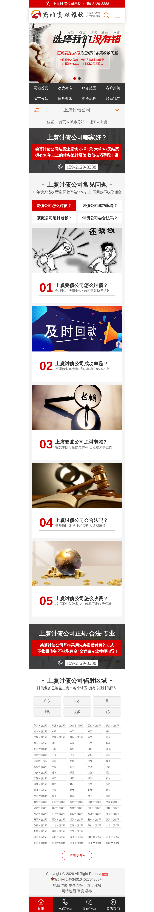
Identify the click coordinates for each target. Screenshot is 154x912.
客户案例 (113, 88)
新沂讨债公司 (113, 819)
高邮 (90, 749)
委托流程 (89, 99)
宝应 (54, 749)
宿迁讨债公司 (40, 778)
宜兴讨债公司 (76, 737)
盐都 (72, 766)
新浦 (72, 760)
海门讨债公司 (95, 807)
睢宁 (108, 755)
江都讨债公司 (113, 813)
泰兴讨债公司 (40, 813)
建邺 (108, 731)
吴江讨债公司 (113, 725)
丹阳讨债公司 (40, 819)
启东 (90, 790)
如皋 (108, 790)
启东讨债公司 (95, 813)
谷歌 (88, 891)
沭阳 (54, 778)
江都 (108, 749)
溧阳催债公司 (95, 837)
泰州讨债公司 (40, 796)
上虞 (103, 122)
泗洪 (90, 778)
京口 (108, 784)
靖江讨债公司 (76, 819)
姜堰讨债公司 (76, 825)
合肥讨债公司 (58, 837)
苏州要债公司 (76, 843)
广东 (47, 701)
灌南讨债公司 (58, 831)
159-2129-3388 (81, 167)
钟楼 (108, 743)
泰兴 (90, 796)
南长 (108, 737)
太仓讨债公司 (58, 825)
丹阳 (54, 784)
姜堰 (108, 796)
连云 (54, 760)
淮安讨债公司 (40, 772)
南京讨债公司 (40, 731)
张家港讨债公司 (76, 726)
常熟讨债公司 (58, 725)
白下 (72, 731)
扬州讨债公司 (40, 749)
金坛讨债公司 (113, 825)
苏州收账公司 (58, 843)
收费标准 (65, 88)
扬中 (72, 784)
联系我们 (113, 99)
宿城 (108, 778)
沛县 (72, 755)
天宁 (90, 743)
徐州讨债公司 (40, 755)
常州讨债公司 (40, 743)
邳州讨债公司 (76, 807)
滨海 (108, 766)
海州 (90, 760)
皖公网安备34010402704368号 (78, 879)
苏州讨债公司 (40, 725)
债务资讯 (65, 99)
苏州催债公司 (40, 843)
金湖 (90, 772)
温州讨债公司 (76, 837)
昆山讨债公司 (95, 725)
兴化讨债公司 (40, 802)
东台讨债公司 (58, 802)
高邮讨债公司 (95, 825)
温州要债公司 (40, 837)
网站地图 (69, 891)
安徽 (77, 712)
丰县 (54, 755)
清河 (108, 772)
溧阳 (54, 743)
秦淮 (90, 731)
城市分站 (41, 99)
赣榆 (108, 760)
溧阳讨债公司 (113, 807)
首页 (62, 122)
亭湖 (54, 766)
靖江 (72, 796)
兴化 (54, 796)
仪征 (72, 749)
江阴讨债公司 (58, 737)
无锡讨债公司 (40, 737)
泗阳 (72, 778)
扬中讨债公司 (95, 819)
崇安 (90, 737)
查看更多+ (77, 855)
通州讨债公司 (40, 807)
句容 (90, 784)
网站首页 (41, 88)
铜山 (90, 755)
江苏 (77, 701)
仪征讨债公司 (40, 825)
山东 (107, 712)
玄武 (54, 731)
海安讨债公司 (76, 831)
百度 (80, 891)
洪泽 (72, 772)
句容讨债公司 (40, 831)
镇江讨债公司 (40, 784)
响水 (90, 766)
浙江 (92, 122)
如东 (72, 790)
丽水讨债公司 (113, 837)
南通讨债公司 (40, 790)
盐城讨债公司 (40, 766)
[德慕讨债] (65, 14)
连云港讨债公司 (40, 761)
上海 (47, 712)
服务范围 (89, 88)
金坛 (72, 743)
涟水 (54, 772)
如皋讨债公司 (58, 813)
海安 (54, 790)
